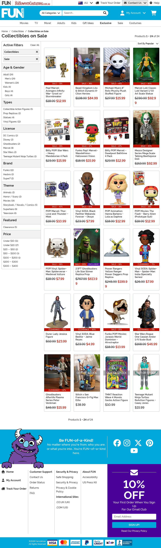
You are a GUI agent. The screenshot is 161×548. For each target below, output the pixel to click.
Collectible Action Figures (16, 109)
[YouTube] (134, 451)
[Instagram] (127, 443)
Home (10, 471)
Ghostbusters (10, 144)
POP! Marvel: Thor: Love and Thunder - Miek (57, 214)
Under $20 (9, 245)
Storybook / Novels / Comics (18, 205)
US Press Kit (90, 482)
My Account (13, 480)
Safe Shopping (64, 477)
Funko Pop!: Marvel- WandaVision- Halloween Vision (86, 153)
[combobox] (82, 13)
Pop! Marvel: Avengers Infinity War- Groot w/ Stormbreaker (55, 92)
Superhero (8, 209)
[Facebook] (117, 443)
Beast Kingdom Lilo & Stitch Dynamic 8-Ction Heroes (86, 91)
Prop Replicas (10, 113)
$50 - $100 (9, 253)
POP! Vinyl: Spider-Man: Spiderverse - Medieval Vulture (56, 271)
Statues (7, 117)
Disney (6, 139)
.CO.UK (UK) (63, 502)
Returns (34, 487)
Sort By (146, 43)
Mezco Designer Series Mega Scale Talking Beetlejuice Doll (145, 154)
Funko (6, 170)
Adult (6, 74)
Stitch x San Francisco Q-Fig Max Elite (86, 397)
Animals (7, 192)
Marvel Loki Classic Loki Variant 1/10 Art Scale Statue (145, 91)
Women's (9, 83)
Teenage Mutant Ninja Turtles (18, 156)
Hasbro (7, 174)
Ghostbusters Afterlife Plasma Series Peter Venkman (55, 398)
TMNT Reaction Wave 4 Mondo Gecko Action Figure (116, 397)
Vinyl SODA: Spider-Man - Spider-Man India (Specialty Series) (146, 273)
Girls (7, 95)
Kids (5, 87)
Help (156, 2)
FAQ (32, 493)
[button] (132, 13)
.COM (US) (62, 507)
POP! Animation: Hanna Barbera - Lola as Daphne (114, 214)
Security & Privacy (67, 482)
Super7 (7, 178)
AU (86, 2)
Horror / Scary (10, 196)
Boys (7, 91)
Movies (7, 200)
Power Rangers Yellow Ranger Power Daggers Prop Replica (116, 273)
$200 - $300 (10, 262)
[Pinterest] (149, 443)
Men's (8, 78)
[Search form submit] (104, 13)
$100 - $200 (10, 257)
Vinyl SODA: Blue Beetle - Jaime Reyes (84, 337)
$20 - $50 (9, 249)
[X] (138, 443)
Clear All (34, 45)
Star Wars (8, 152)
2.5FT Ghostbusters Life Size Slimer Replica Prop (86, 271)
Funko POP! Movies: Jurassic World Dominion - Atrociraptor (116, 338)
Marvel (6, 148)
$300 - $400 (10, 266)
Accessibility (90, 477)
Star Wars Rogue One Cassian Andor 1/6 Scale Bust (145, 337)
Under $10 (8, 241)
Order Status (37, 482)
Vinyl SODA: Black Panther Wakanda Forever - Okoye (85, 214)
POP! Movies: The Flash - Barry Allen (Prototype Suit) (145, 214)
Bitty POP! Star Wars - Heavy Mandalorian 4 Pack (57, 153)
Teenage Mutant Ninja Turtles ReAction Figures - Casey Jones (145, 398)
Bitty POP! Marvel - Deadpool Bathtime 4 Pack (116, 153)
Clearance (8, 227)
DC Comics (9, 135)
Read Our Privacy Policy (134, 531)
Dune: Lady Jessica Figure (56, 335)
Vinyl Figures (10, 121)
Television (8, 213)
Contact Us (135, 2)
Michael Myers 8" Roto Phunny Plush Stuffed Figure (115, 91)
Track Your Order (110, 2)
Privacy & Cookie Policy (66, 489)
